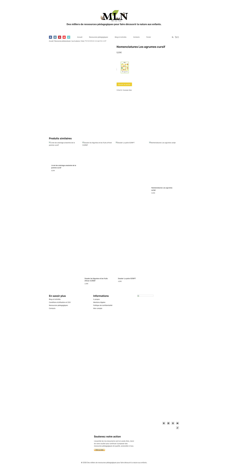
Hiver (130, 90)
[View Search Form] (172, 37)
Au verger (125, 90)
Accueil (79, 37)
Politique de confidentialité (102, 305)
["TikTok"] (68, 37)
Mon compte (97, 308)
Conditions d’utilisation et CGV (60, 302)
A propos (96, 299)
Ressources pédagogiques (98, 37)
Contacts (136, 37)
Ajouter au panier (124, 84)
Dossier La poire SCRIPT (127, 278)
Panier (148, 37)
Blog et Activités (120, 37)
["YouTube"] (64, 37)
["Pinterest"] (59, 37)
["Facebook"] (50, 37)
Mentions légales (99, 302)
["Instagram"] (55, 37)
